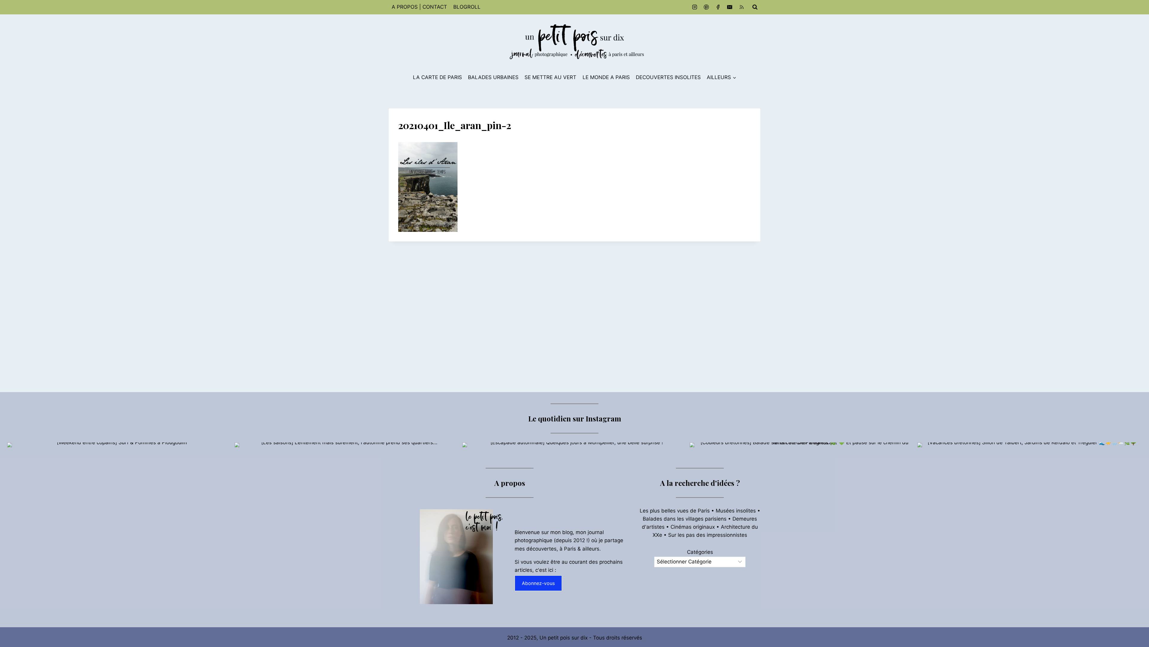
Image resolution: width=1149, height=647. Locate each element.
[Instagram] (695, 7)
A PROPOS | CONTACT (419, 7)
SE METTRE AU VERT (550, 77)
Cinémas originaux (693, 527)
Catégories (700, 552)
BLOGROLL (467, 7)
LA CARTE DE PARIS (437, 77)
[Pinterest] (706, 7)
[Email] (730, 7)
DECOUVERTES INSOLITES (668, 77)
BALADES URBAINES (493, 77)
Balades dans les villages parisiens (685, 519)
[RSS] (741, 7)
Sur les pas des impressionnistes (707, 535)
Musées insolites (736, 511)
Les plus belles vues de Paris (675, 511)
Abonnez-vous (538, 583)
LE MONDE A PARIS (606, 77)
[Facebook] (718, 7)
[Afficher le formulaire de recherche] (755, 7)
